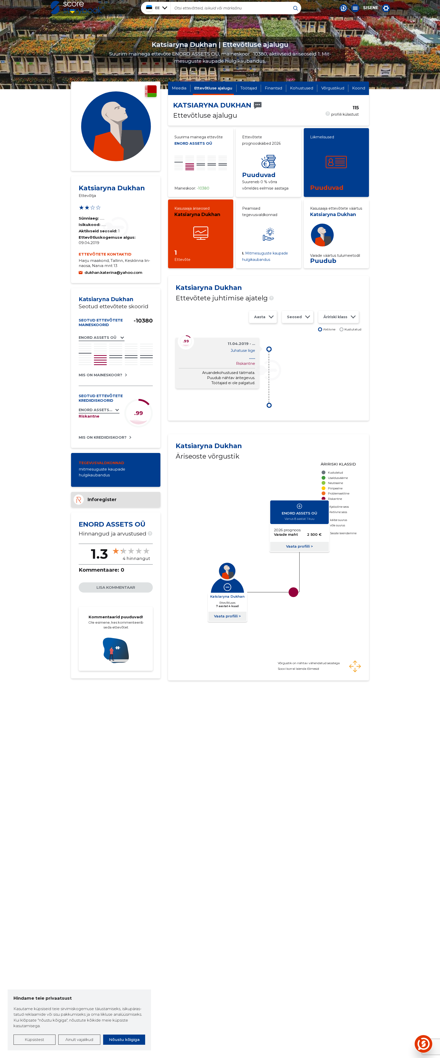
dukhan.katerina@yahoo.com (113, 272)
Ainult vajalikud (79, 1039)
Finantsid (273, 88)
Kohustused (301, 88)
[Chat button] (343, 8)
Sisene (370, 8)
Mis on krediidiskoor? (103, 437)
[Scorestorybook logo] (77, 8)
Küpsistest (34, 1039)
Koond (358, 88)
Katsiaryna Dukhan (197, 214)
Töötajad (248, 88)
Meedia (179, 88)
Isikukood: (90, 224)
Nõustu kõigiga (124, 1039)
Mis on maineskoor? (100, 375)
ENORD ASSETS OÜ (193, 143)
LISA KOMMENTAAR (116, 587)
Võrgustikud (332, 88)
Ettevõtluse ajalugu (213, 88)
